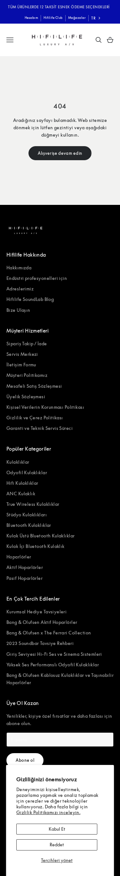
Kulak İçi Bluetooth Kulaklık (35, 546)
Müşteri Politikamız (26, 375)
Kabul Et (57, 829)
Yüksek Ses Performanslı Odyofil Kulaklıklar (52, 664)
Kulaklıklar (17, 462)
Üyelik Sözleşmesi (25, 396)
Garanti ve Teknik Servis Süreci (39, 428)
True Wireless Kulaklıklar (33, 504)
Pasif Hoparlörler (24, 578)
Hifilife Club (53, 17)
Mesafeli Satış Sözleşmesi (34, 386)
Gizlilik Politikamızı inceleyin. (48, 812)
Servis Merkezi (22, 354)
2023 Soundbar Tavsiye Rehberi (40, 643)
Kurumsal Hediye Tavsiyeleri (36, 611)
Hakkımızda (18, 267)
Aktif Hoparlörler (24, 567)
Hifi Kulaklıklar (22, 483)
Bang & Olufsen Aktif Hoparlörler (41, 622)
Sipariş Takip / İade (26, 343)
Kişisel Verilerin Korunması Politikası (45, 407)
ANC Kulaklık (20, 493)
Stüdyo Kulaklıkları (26, 514)
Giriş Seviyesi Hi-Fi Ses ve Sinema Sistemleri (54, 654)
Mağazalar (77, 17)
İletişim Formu (21, 364)
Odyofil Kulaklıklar (26, 472)
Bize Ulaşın (18, 310)
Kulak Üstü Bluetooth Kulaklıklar (40, 535)
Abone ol (25, 760)
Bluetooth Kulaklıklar (28, 525)
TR (93, 18)
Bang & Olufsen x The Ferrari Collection (48, 632)
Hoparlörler (18, 556)
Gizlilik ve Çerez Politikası (34, 417)
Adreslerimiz (20, 288)
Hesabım (31, 17)
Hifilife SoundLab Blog (30, 299)
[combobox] (96, 18)
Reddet (57, 844)
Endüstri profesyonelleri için (36, 278)
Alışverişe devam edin (60, 153)
